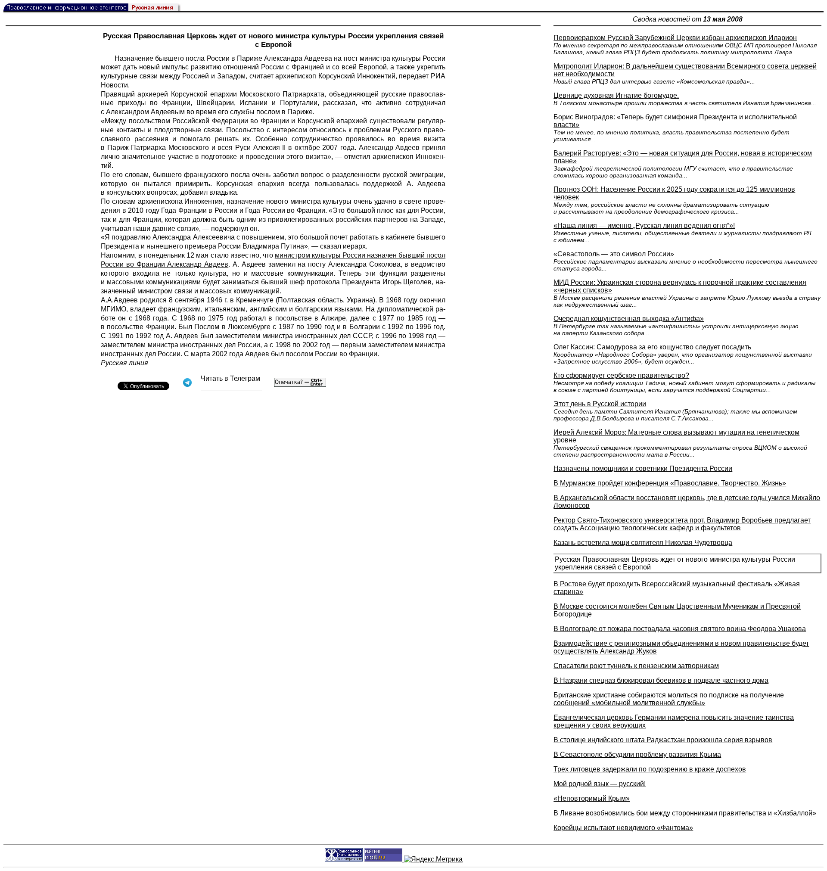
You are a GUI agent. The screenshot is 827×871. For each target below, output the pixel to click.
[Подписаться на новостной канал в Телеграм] (231, 388)
